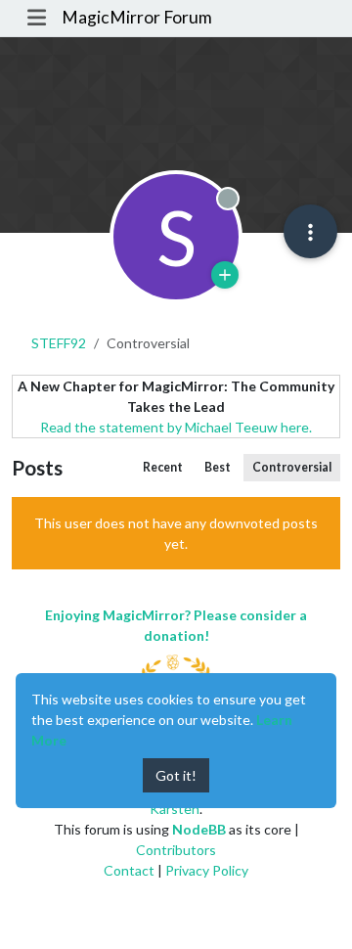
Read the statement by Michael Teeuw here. (176, 427)
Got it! (176, 775)
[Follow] (225, 275)
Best (217, 467)
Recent (163, 467)
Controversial (291, 467)
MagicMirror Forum (137, 17)
